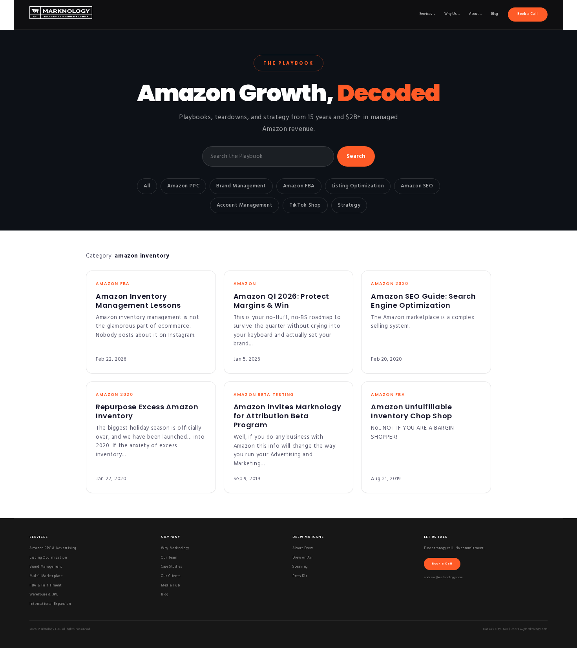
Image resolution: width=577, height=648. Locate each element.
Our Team (169, 558)
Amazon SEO (417, 186)
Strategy (349, 205)
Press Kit (300, 576)
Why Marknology (175, 548)
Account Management (244, 205)
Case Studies (171, 567)
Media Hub (170, 585)
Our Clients (171, 576)
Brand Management (241, 186)
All (147, 186)
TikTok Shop (305, 205)
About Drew (302, 548)
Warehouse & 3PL (43, 594)
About (475, 14)
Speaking (300, 567)
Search (356, 156)
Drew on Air (302, 558)
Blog (495, 14)
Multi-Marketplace (46, 576)
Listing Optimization (358, 186)
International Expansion (50, 604)
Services (427, 14)
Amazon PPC (183, 186)
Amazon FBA (299, 186)
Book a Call (527, 14)
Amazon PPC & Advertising (52, 548)
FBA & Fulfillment (45, 585)
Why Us (452, 14)
